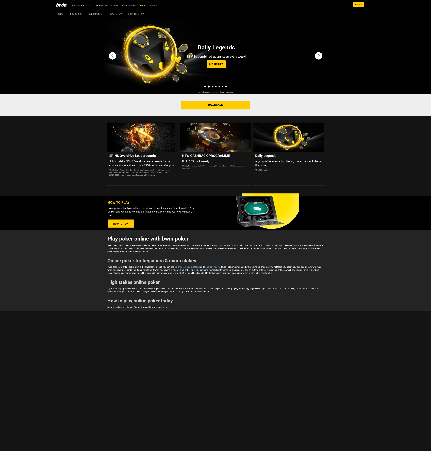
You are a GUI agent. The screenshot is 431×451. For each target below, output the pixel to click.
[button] (112, 56)
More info (216, 64)
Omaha (234, 245)
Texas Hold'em (219, 245)
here (170, 307)
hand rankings (210, 267)
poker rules (180, 267)
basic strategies (192, 267)
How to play (121, 223)
